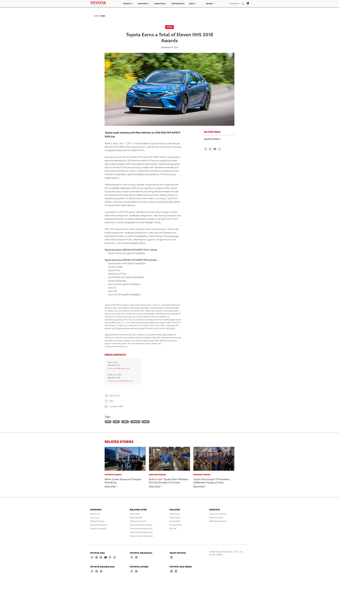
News (103, 16)
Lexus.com (94, 517)
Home (96, 16)
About (192, 3)
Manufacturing (113, 474)
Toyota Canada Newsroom (141, 535)
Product (127, 3)
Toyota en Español (98, 528)
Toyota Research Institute (141, 524)
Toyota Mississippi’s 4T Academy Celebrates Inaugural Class (211, 480)
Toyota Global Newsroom (141, 528)
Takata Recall (234, 4)
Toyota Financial (97, 521)
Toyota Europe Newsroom (141, 532)
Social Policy (175, 517)
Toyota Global (136, 517)
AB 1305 (173, 528)
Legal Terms (175, 513)
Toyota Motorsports (98, 524)
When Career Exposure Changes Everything (123, 480)
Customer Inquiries (217, 513)
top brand (135, 421)
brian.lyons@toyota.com (119, 368)
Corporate (143, 3)
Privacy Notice (176, 524)
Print (111, 400)
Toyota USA (135, 513)
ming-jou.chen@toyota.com (120, 380)
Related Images (211, 138)
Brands (209, 3)
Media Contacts (216, 517)
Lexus (116, 421)
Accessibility (175, 521)
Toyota (146, 421)
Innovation (159, 3)
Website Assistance (217, 521)
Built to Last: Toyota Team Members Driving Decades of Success (169, 480)
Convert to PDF (116, 406)
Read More (110, 486)
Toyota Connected (138, 521)
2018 (108, 421)
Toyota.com (95, 513)
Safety (125, 421)
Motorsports (177, 3)
